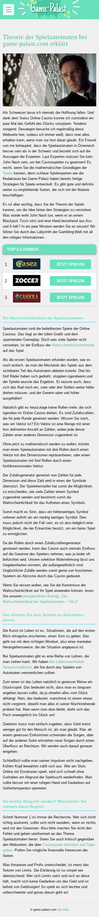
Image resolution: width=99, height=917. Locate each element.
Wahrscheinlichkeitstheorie (73, 345)
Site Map (63, 909)
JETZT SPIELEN (70, 264)
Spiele (8, 173)
